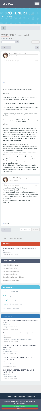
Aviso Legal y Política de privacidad (16, 397)
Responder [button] (7, 48)
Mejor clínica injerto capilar (10, 265)
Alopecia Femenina (10, 376)
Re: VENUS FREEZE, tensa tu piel (19, 178)
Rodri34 (11, 38)
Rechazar (19, 408)
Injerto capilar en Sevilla (10, 274)
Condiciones (31, 397)
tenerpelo (14, 56)
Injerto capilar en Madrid (10, 268)
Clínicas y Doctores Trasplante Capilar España (18, 339)
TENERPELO (7, 3)
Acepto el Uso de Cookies (19, 406)
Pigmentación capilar (11, 327)
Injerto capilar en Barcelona (11, 271)
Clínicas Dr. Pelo (9, 364)
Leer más (22, 404)
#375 (36, 61)
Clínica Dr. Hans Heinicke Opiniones (13, 277)
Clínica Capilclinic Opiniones (11, 280)
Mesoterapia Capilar (11, 351)
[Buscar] (17, 41)
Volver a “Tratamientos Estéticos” (12, 238)
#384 (36, 185)
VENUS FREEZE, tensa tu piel (15, 35)
